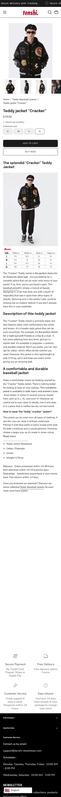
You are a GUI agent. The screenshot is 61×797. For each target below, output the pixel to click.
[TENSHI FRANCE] (30, 12)
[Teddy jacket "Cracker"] (10, 87)
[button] (49, 12)
